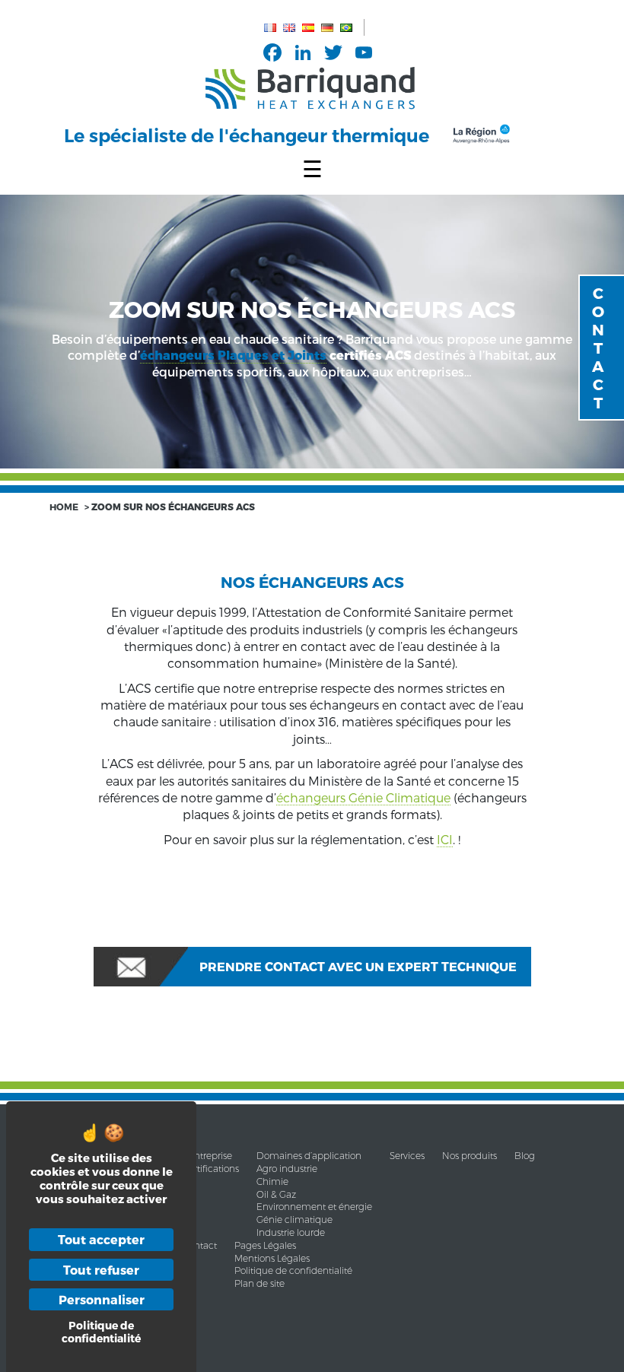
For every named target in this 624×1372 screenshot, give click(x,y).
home (63, 506)
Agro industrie (286, 1168)
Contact (200, 1245)
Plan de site (259, 1283)
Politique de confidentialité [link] (101, 1332)
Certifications (211, 1168)
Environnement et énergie (314, 1206)
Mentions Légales (272, 1258)
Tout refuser (101, 1269)
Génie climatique (294, 1219)
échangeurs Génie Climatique (363, 797)
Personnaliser (102, 1299)
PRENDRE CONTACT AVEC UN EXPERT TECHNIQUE (358, 966)
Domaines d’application (308, 1155)
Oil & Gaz (276, 1194)
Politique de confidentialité (293, 1270)
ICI (445, 839)
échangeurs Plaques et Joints (233, 355)
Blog (524, 1155)
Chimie (272, 1181)
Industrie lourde (290, 1232)
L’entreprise (207, 1155)
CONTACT (598, 347)
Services (407, 1155)
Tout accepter (101, 1239)
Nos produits (469, 1155)
